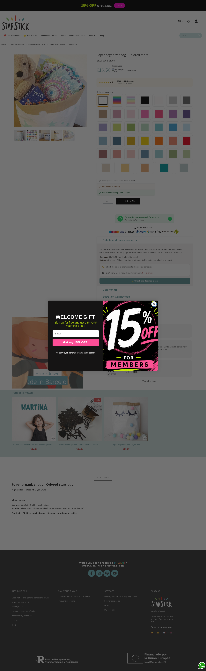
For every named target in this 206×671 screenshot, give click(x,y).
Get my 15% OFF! (75, 342)
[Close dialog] (154, 304)
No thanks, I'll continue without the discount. (76, 353)
